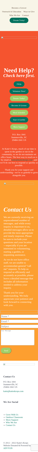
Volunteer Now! (19, 91)
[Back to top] (4, 435)
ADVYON (7, 448)
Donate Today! (19, 20)
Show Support (19, 127)
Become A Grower (19, 105)
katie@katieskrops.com (22, 160)
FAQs (19, 84)
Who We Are (11, 422)
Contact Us (10, 425)
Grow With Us (12, 414)
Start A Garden (19, 120)
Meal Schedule (19, 112)
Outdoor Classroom (14, 417)
